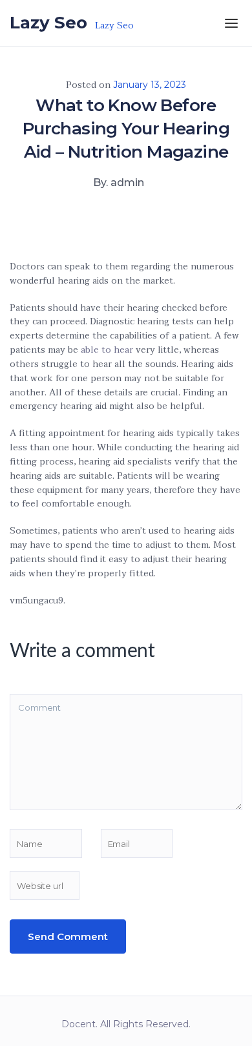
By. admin (118, 182)
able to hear (107, 349)
